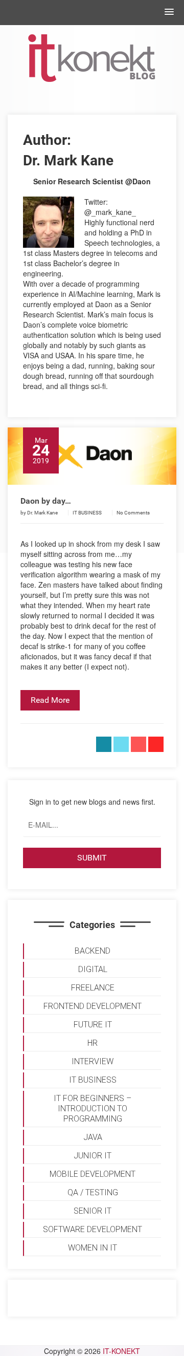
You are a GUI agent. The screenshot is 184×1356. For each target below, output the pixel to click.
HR (92, 1043)
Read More (50, 700)
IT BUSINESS (87, 512)
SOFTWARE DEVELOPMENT (92, 1229)
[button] (169, 12)
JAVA (92, 1137)
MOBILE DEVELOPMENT (92, 1174)
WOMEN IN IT (92, 1248)
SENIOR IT (92, 1211)
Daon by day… (45, 501)
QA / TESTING (92, 1192)
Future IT (93, 1024)
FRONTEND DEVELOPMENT (92, 1006)
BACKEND (92, 951)
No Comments (133, 512)
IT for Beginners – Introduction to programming (92, 1108)
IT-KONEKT (121, 1351)
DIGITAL (92, 969)
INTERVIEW (92, 1061)
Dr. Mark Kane (42, 512)
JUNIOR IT (92, 1155)
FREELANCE (92, 988)
